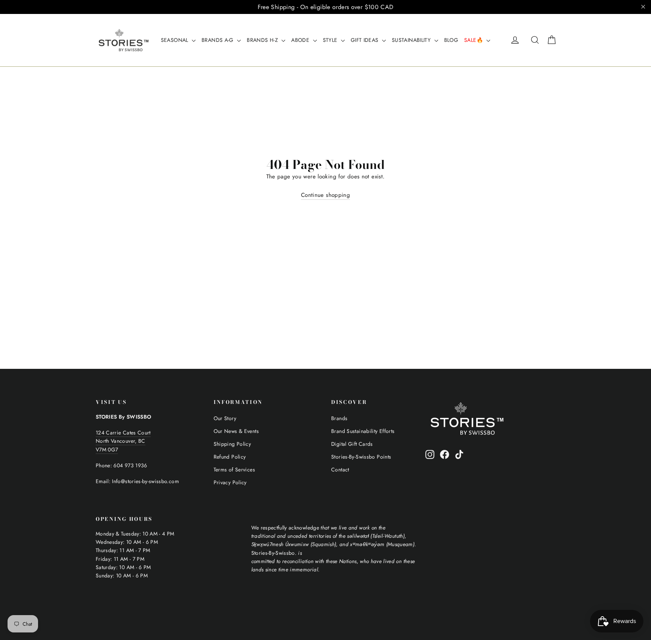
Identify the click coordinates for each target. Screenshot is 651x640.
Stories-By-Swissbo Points (361, 456)
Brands (339, 418)
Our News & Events (236, 431)
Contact (340, 469)
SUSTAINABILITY (412, 40)
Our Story (225, 418)
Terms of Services (234, 469)
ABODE (301, 40)
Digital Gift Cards (352, 444)
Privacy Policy (230, 482)
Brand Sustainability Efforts (363, 431)
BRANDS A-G (218, 40)
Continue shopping (325, 195)
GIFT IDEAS (365, 40)
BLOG (451, 40)
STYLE (331, 40)
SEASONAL (175, 40)
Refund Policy (230, 456)
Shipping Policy (232, 444)
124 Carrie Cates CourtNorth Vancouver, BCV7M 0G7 (123, 441)
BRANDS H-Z (263, 40)
